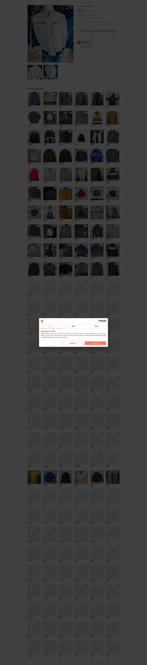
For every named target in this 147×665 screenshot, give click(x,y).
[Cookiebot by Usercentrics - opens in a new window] (99, 321)
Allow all (95, 343)
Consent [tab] (50, 326)
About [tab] (96, 326)
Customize (72, 343)
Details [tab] (73, 326)
